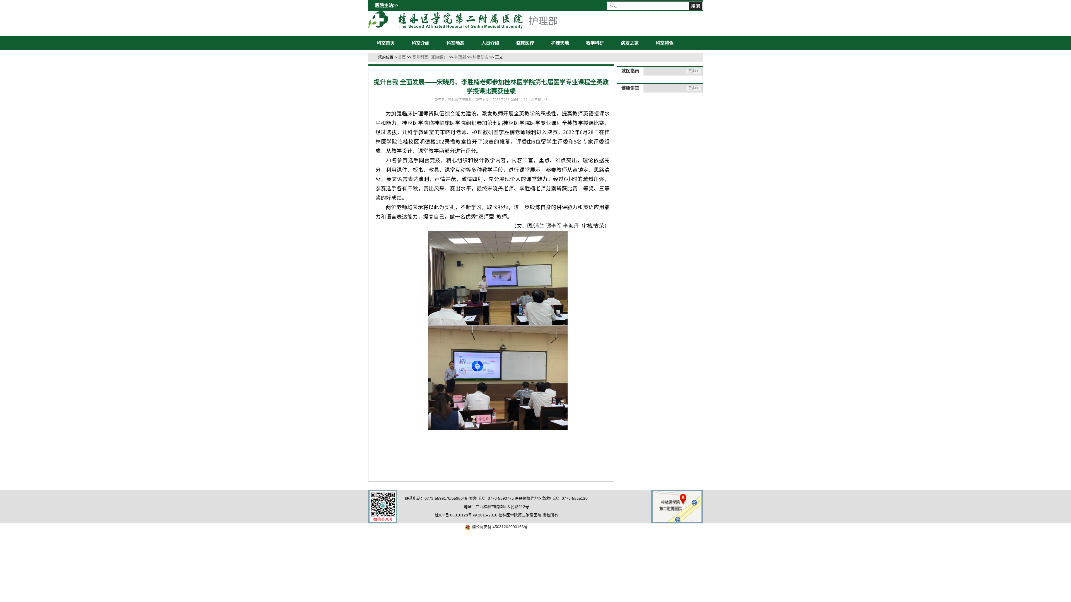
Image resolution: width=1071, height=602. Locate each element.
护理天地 (560, 43)
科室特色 (665, 43)
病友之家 (630, 43)
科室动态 (455, 43)
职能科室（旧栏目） (430, 57)
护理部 (460, 57)
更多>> (693, 71)
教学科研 (595, 43)
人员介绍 (490, 43)
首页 (402, 57)
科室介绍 (421, 43)
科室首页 (386, 43)
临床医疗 (525, 43)
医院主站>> (386, 5)
